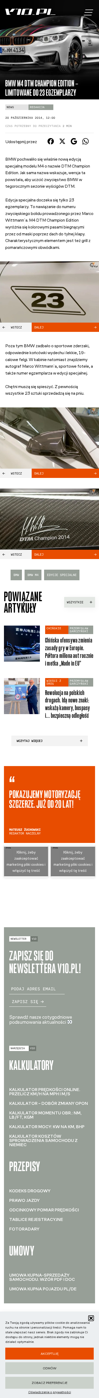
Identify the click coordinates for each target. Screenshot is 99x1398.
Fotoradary (24, 1229)
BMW (16, 575)
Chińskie (53, 628)
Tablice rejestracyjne (36, 1219)
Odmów (49, 1368)
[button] (91, 1318)
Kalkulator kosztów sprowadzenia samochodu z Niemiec (43, 1140)
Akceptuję (50, 1354)
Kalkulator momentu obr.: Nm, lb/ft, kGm (45, 1115)
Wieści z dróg (53, 682)
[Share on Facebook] (51, 143)
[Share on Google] (74, 143)
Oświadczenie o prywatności (49, 1392)
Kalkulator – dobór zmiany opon (48, 1103)
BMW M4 (33, 575)
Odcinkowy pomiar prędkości (44, 1209)
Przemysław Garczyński (79, 630)
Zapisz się (25, 1001)
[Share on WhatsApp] (85, 143)
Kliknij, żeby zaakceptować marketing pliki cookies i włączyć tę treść (26, 861)
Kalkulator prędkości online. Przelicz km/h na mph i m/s (44, 1091)
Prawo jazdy (24, 1200)
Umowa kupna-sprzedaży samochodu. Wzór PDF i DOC (42, 1277)
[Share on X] (62, 143)
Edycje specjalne (62, 575)
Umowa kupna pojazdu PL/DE (43, 1288)
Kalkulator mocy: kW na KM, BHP (46, 1126)
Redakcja (37, 107)
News (10, 107)
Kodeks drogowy (29, 1190)
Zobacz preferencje (49, 1383)
